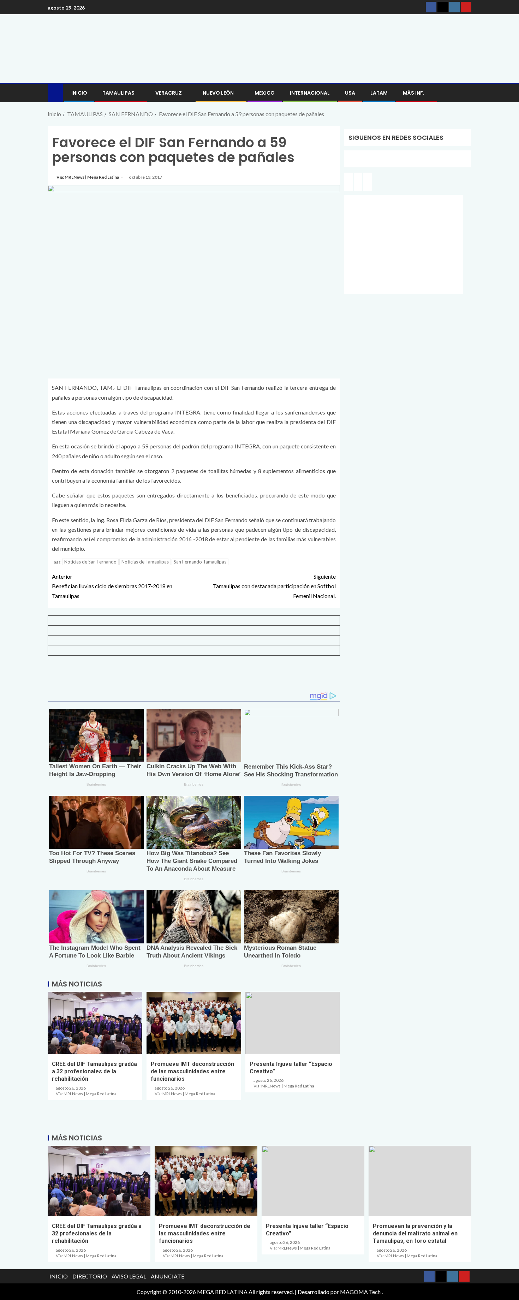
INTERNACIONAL (310, 92)
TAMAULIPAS (118, 92)
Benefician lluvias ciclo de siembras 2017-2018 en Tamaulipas (112, 586)
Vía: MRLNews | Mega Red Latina (88, 177)
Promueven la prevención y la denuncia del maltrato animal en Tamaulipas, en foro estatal (415, 1234)
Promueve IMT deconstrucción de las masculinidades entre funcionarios (192, 1072)
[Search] (465, 93)
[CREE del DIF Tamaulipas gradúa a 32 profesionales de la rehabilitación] (95, 1023)
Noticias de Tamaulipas (145, 562)
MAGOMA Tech (360, 1291)
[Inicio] (55, 92)
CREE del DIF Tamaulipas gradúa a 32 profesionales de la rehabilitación (94, 1072)
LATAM (379, 92)
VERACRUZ (168, 92)
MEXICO (265, 92)
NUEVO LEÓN (218, 92)
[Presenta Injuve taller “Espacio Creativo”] (292, 1023)
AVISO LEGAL (129, 1276)
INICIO (79, 92)
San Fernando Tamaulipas (200, 562)
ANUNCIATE (167, 1276)
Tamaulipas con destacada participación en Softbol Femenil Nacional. (274, 586)
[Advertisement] (194, 676)
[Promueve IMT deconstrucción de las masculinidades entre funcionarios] (194, 1023)
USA (350, 92)
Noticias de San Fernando (90, 562)
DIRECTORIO (89, 1276)
